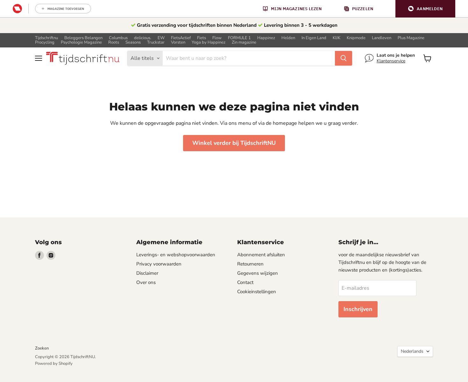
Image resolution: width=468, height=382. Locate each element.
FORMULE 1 (239, 38)
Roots (113, 42)
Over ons (146, 282)
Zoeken (42, 348)
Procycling (44, 42)
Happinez (266, 38)
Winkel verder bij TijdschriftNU (234, 143)
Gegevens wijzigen (257, 273)
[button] (425, 9)
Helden (288, 38)
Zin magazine (244, 42)
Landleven (381, 38)
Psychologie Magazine (81, 42)
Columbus (118, 38)
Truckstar (156, 42)
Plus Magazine (411, 38)
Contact (245, 282)
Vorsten (178, 42)
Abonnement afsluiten (261, 254)
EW (161, 38)
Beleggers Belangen (83, 38)
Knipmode (356, 38)
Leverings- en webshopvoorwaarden (175, 254)
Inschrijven (358, 309)
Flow (217, 38)
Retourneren (250, 264)
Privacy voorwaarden (158, 264)
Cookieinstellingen (256, 291)
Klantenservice (391, 61)
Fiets (201, 38)
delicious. (142, 38)
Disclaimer (147, 273)
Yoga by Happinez (208, 42)
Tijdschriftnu (46, 38)
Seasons (133, 42)
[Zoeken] (343, 58)
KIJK (336, 38)
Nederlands (412, 351)
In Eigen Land (313, 38)
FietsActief (181, 38)
